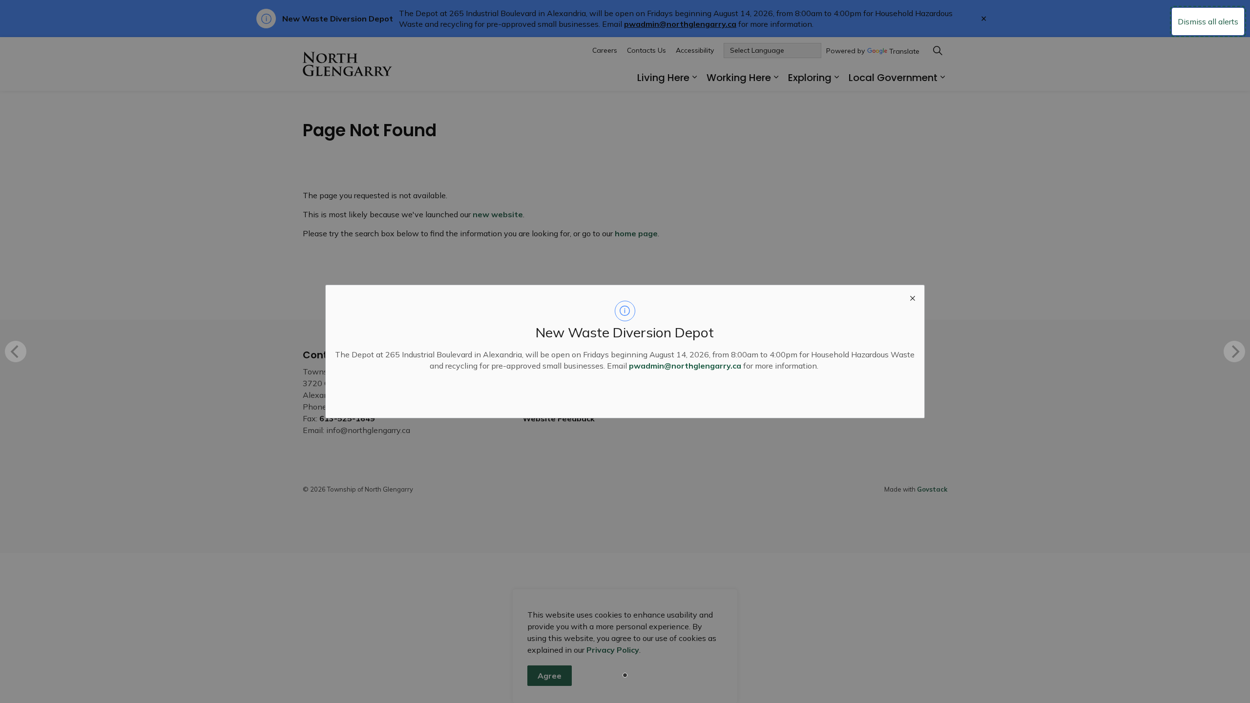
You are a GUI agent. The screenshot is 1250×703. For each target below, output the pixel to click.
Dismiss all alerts (1208, 21)
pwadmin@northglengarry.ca (685, 366)
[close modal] (912, 297)
